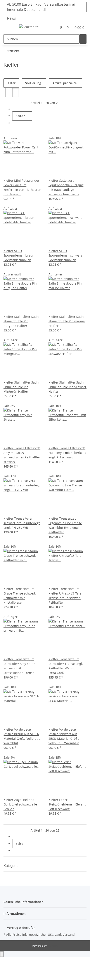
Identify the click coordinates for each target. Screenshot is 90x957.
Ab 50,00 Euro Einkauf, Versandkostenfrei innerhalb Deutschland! (41, 7)
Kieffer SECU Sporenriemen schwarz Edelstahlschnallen (65, 255)
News (11, 18)
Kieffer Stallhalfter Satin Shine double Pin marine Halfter (66, 321)
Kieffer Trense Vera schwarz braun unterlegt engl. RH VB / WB (21, 523)
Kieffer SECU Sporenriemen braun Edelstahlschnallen (18, 255)
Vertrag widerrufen (21, 928)
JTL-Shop (52, 945)
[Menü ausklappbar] (8, 28)
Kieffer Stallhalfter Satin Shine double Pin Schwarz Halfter (67, 387)
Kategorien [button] (12, 866)
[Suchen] (83, 39)
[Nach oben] (1, 954)
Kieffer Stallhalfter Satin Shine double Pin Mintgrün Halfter (21, 387)
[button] (55, 27)
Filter (11, 83)
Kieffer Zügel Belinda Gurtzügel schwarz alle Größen (20, 804)
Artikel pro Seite (64, 83)
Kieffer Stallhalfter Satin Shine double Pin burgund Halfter (21, 321)
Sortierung (33, 83)
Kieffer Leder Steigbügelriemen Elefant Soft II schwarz (67, 804)
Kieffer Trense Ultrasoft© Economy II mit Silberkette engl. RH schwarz (67, 452)
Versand (69, 934)
